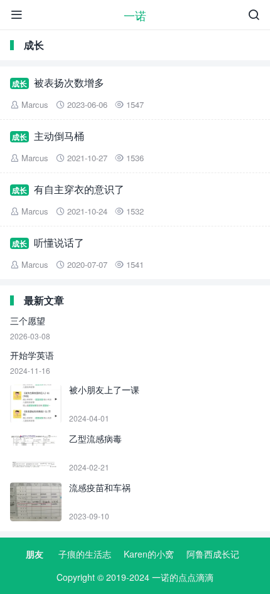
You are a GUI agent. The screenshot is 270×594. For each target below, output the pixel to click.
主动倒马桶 (59, 136)
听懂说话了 (59, 242)
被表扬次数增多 (69, 82)
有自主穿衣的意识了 (79, 189)
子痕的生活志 (84, 554)
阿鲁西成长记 (212, 554)
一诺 (135, 15)
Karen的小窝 (149, 554)
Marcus (34, 104)
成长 (19, 83)
